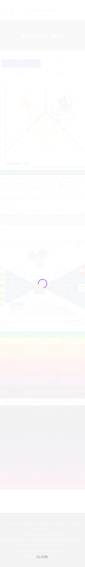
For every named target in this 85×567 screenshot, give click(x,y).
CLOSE (42, 557)
